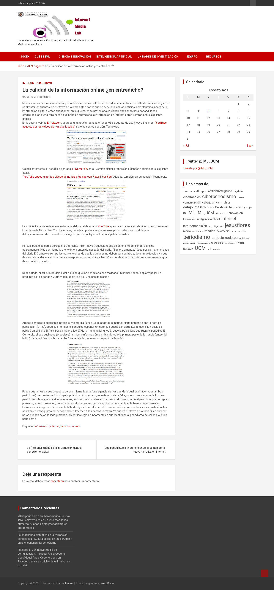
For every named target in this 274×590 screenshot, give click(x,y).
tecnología (217, 242)
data (227, 202)
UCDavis (188, 249)
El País (210, 207)
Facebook (221, 207)
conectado (57, 481)
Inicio (25, 56)
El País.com (54, 122)
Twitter (240, 242)
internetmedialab (195, 226)
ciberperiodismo (219, 196)
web (77, 426)
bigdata (238, 191)
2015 (185, 191)
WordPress (107, 583)
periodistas (244, 238)
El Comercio (79, 169)
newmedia (223, 231)
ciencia (241, 197)
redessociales (203, 243)
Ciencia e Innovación (75, 56)
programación (189, 243)
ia (184, 213)
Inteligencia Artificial (114, 56)
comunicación (192, 202)
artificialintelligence (220, 191)
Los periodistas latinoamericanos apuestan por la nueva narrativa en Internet (135, 449)
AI (197, 191)
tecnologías (229, 243)
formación (235, 207)
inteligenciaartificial (208, 219)
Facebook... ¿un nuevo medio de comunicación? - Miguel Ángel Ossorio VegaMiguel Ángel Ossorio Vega (41, 553)
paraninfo (44, 96)
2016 (192, 191)
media (187, 231)
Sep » (250, 145)
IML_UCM (28, 83)
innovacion (235, 213)
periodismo (67, 426)
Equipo (192, 56)
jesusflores (237, 225)
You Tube (103, 226)
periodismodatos (225, 238)
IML (191, 212)
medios (210, 231)
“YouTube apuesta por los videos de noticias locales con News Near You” (67, 176)
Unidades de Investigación (158, 56)
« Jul (186, 145)
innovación (189, 219)
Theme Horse (64, 583)
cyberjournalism (212, 202)
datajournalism (194, 207)
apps (204, 191)
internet (54, 426)
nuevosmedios (238, 231)
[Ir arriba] (264, 573)
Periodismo (44, 83)
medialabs (197, 231)
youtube (217, 249)
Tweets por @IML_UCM (197, 168)
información (42, 426)
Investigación (216, 226)
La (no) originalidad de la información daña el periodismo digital (54, 449)
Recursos (213, 56)
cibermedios (192, 197)
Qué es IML (42, 56)
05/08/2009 (29, 96)
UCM (200, 248)
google (248, 207)
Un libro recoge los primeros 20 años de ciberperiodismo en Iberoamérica (43, 523)
